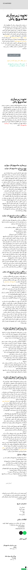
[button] (14, 55)
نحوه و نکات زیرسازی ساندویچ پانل (16, 64)
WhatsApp (23, 569)
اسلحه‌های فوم (6, 401)
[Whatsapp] (25, 533)
